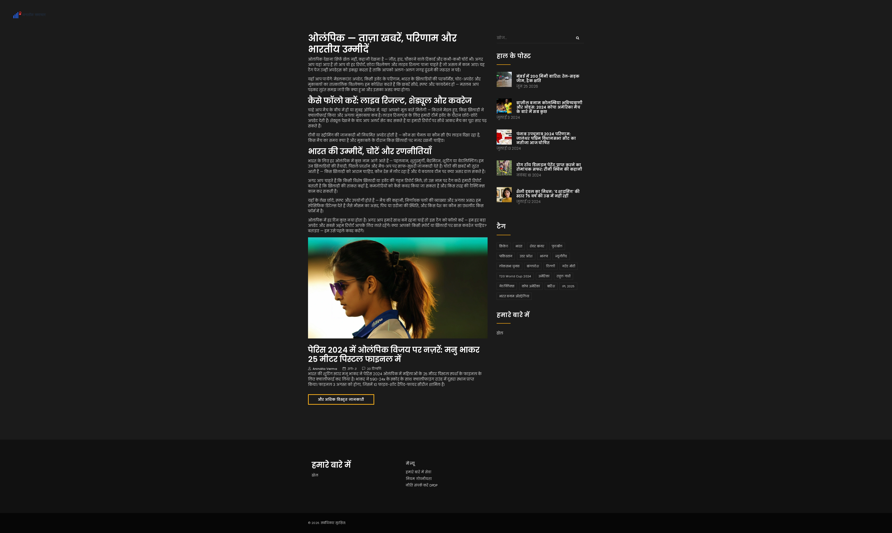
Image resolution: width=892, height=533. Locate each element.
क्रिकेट (503, 246)
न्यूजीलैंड (561, 256)
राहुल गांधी (564, 276)
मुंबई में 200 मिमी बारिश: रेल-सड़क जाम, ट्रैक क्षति (547, 78)
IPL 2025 (568, 286)
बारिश (551, 286)
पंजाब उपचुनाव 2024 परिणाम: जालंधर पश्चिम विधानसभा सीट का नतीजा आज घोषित (546, 138)
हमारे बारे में (415, 472)
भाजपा (544, 256)
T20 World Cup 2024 (515, 276)
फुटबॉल (557, 246)
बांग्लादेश (533, 266)
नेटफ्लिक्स (506, 286)
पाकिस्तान (505, 256)
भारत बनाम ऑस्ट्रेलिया (514, 296)
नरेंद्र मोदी (568, 266)
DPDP (433, 485)
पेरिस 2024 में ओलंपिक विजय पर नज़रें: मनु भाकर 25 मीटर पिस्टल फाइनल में (394, 354)
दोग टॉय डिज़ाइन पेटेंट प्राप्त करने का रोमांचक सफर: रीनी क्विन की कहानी (549, 167)
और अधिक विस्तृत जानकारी (341, 399)
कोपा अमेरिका (531, 286)
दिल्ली (550, 266)
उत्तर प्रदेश (526, 256)
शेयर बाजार (537, 246)
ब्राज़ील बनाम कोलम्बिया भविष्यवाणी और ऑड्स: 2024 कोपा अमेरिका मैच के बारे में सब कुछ (549, 107)
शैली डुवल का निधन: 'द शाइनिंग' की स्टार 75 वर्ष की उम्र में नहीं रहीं (548, 194)
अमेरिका (543, 276)
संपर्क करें (421, 485)
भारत (518, 246)
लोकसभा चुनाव (509, 266)
